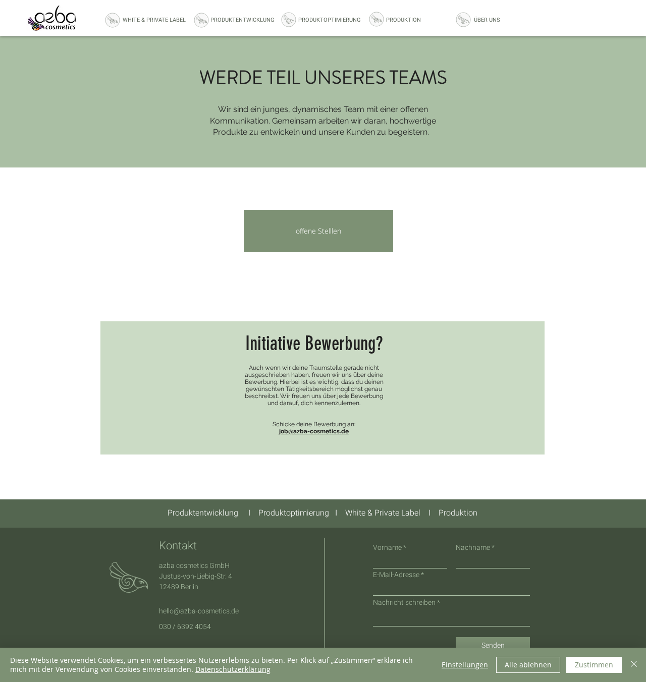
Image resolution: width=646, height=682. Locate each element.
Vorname (387, 547)
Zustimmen (594, 664)
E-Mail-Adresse (396, 575)
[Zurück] (12, 513)
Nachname (473, 547)
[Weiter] (633, 513)
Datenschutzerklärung (233, 669)
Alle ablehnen (528, 664)
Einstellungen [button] (465, 664)
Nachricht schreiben (404, 602)
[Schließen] (634, 665)
